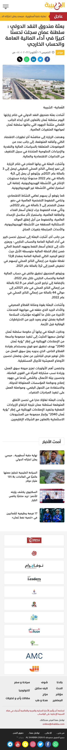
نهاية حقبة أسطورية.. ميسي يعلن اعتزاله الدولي (23, 16)
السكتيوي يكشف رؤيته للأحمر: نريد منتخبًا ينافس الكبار (23, 496)
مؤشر (60, 52)
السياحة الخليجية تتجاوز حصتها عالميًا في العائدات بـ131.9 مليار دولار (20, 477)
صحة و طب (41, 700)
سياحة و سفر (22, 682)
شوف (44, 682)
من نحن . (60, 733)
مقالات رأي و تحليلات (18, 698)
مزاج (45, 694)
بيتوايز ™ (20, 737)
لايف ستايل (41, 688)
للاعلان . (48, 733)
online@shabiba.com (53, 724)
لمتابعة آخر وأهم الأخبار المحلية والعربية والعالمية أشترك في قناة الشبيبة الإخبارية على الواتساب (35, 712)
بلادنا (60, 682)
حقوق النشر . (18, 733)
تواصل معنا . (34, 733)
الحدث (59, 688)
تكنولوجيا (24, 690)
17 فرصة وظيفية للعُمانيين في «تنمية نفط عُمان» (22, 515)
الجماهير (58, 700)
